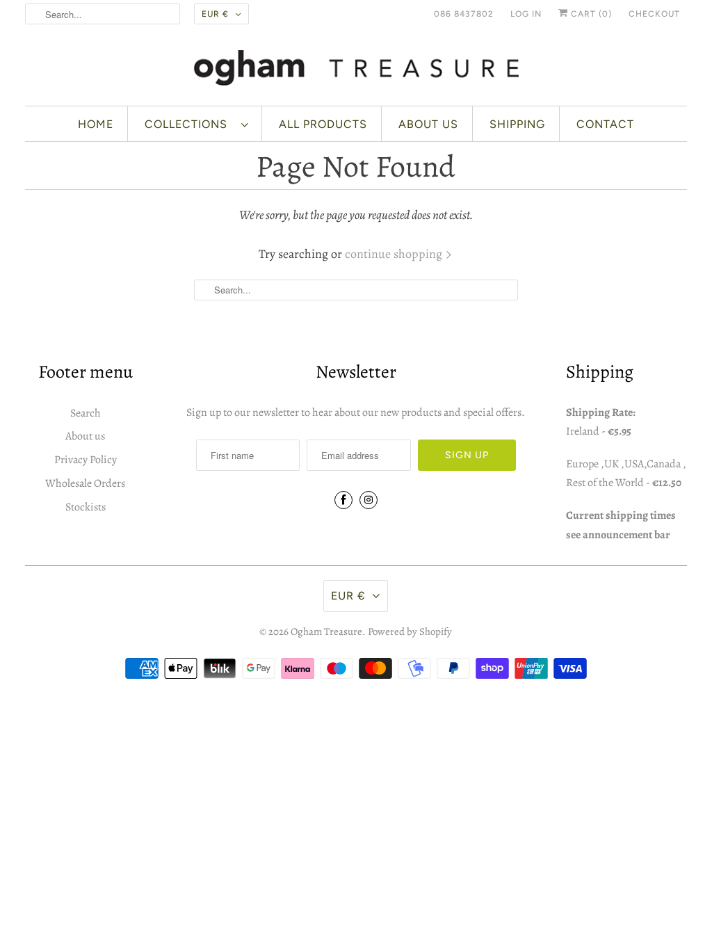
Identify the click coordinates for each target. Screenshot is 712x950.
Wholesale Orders (85, 483)
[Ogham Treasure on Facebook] (343, 500)
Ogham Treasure (326, 631)
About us (428, 124)
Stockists (85, 507)
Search (85, 413)
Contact (605, 124)
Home (95, 124)
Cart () (590, 14)
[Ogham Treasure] (356, 70)
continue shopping (395, 253)
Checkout (654, 14)
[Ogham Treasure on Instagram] (368, 500)
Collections (189, 124)
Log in (526, 14)
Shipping (517, 124)
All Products (323, 124)
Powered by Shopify (410, 631)
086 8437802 (464, 14)
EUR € (215, 14)
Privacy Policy (85, 459)
